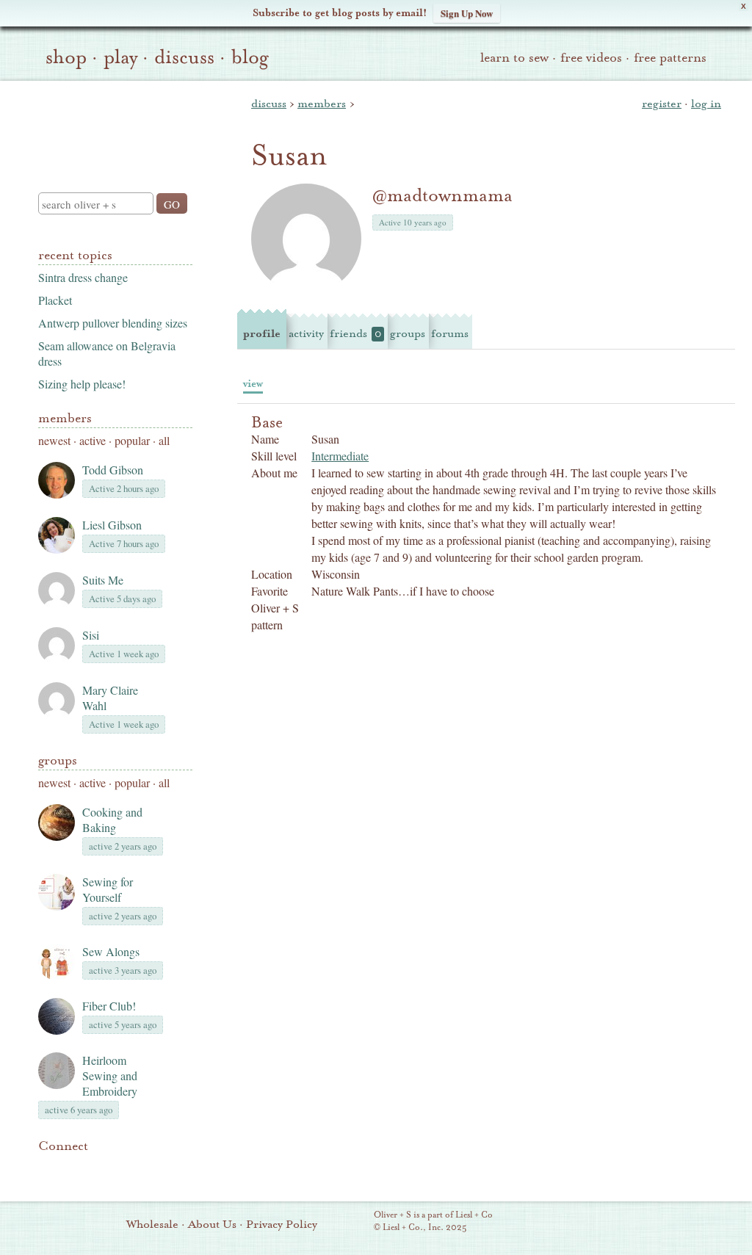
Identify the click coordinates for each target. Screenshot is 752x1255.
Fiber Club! (109, 1005)
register (662, 103)
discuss (184, 57)
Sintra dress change (83, 277)
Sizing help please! (82, 383)
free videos (591, 57)
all (164, 440)
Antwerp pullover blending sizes (112, 322)
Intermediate (340, 455)
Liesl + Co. (353, 1222)
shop (66, 57)
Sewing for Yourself (107, 889)
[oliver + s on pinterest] (47, 1168)
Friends (355, 333)
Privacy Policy (281, 1224)
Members (65, 418)
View (253, 384)
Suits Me (102, 579)
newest (54, 440)
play (120, 57)
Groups (57, 760)
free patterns (670, 57)
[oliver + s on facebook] (97, 1168)
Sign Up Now (467, 13)
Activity (306, 333)
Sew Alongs (111, 951)
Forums (450, 333)
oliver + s (112, 124)
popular (132, 440)
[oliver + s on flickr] (72, 1168)
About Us (212, 1224)
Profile (262, 333)
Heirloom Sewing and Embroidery (109, 1075)
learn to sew (514, 57)
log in (706, 103)
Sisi (90, 635)
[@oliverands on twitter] (122, 1168)
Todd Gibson (112, 469)
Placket (55, 300)
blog (250, 57)
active (92, 440)
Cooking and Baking (112, 819)
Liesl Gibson (112, 524)
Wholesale (152, 1224)
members (321, 103)
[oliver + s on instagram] (147, 1168)
